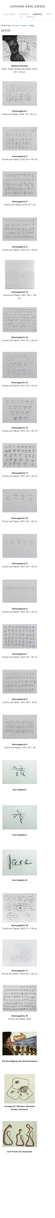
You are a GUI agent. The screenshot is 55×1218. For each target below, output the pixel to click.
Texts (49, 14)
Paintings (24, 14)
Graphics (37, 14)
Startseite (15, 25)
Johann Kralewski (27, 6)
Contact (30, 17)
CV (21, 17)
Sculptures (9, 14)
